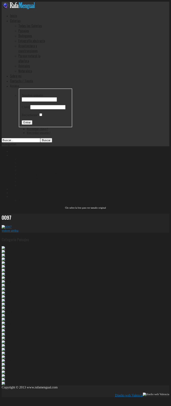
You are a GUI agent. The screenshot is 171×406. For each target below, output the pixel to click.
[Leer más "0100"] (7, 285)
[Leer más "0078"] (7, 372)
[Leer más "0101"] (7, 282)
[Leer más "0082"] (7, 357)
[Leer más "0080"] (7, 364)
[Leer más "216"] (6, 270)
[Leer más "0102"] (7, 278)
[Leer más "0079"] (7, 368)
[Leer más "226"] (6, 263)
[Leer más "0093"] (7, 312)
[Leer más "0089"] (7, 331)
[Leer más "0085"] (7, 346)
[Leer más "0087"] (7, 338)
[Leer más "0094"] (7, 308)
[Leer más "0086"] (7, 342)
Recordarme (30, 115)
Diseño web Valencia (129, 395)
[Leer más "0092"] (7, 319)
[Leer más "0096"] (7, 300)
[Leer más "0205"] (7, 267)
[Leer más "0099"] (7, 289)
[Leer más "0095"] (7, 304)
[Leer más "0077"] (7, 376)
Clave (25, 107)
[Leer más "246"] (6, 248)
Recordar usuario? (39, 132)
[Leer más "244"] (6, 252)
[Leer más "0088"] (7, 334)
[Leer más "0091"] (7, 323)
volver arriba (10, 230)
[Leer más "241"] (6, 259)
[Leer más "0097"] (7, 297)
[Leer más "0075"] (7, 383)
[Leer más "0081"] (7, 361)
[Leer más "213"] (6, 274)
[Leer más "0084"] (7, 349)
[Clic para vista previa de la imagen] (7, 227)
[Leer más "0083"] (7, 353)
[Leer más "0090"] (7, 327)
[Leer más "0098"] (7, 293)
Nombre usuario (32, 95)
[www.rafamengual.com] (18, 8)
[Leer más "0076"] (7, 380)
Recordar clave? (37, 129)
